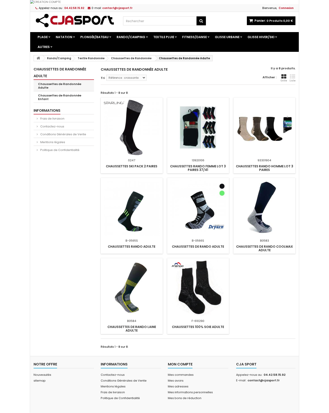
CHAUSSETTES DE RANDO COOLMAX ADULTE (264, 248)
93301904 (264, 160)
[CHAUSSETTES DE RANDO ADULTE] (198, 208)
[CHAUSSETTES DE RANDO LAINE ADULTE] (132, 288)
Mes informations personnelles (190, 392)
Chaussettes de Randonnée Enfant (59, 97)
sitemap (40, 380)
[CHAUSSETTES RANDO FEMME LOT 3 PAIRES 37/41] (198, 127)
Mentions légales (52, 142)
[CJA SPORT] (75, 20)
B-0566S (198, 240)
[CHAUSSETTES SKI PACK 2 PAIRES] (132, 127)
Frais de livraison (52, 118)
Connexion (286, 8)
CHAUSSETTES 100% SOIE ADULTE (198, 327)
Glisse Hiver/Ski (261, 37)
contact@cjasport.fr (264, 380)
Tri (103, 78)
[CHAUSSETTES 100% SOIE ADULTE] (198, 288)
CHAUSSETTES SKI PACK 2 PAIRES (131, 166)
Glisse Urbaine (227, 37)
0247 (131, 160)
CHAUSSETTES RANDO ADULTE (131, 246)
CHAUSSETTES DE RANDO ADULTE (198, 246)
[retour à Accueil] (38, 58)
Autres (44, 47)
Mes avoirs (176, 380)
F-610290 (198, 321)
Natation (64, 37)
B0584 (131, 321)
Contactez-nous (52, 126)
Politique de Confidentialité (59, 150)
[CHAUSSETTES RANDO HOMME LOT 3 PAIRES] (264, 127)
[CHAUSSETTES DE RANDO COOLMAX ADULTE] (264, 208)
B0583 (264, 240)
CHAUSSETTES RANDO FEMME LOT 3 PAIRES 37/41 (198, 168)
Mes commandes (181, 375)
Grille (283, 80)
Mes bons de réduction (184, 398)
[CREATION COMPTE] (164, 2)
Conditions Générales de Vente (63, 134)
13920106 (198, 160)
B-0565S (132, 240)
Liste (292, 80)
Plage (43, 37)
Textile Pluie (163, 37)
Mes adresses (178, 386)
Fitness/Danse (194, 37)
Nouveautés (42, 375)
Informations (47, 110)
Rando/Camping (131, 37)
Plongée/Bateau (94, 37)
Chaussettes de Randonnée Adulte (59, 86)
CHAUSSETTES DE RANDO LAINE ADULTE (131, 328)
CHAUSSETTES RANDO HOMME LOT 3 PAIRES (264, 168)
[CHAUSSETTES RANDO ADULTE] (132, 208)
